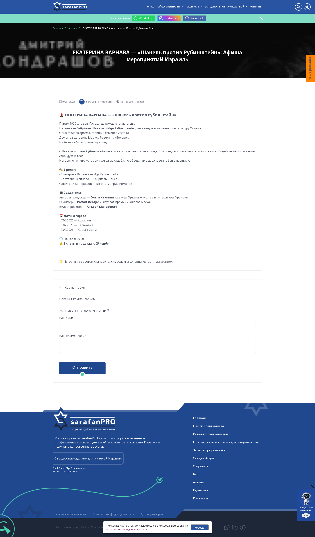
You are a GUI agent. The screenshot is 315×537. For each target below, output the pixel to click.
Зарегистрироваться (209, 450)
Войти (243, 6)
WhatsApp (146, 18)
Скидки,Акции (204, 458)
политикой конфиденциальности (126, 529)
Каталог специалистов (210, 434)
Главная (199, 418)
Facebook (197, 18)
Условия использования (70, 514)
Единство (200, 490)
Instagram (172, 18)
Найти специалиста (208, 426)
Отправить (82, 367)
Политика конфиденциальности (114, 514)
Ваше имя (66, 318)
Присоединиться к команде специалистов (226, 442)
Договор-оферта (152, 514)
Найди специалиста (170, 6)
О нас (150, 6)
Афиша (232, 6)
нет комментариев (132, 101)
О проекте (201, 466)
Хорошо (200, 527)
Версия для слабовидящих (307, 7)
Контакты (256, 6)
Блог (222, 6)
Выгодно (211, 6)
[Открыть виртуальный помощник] (306, 519)
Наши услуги (194, 6)
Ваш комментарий (72, 336)
